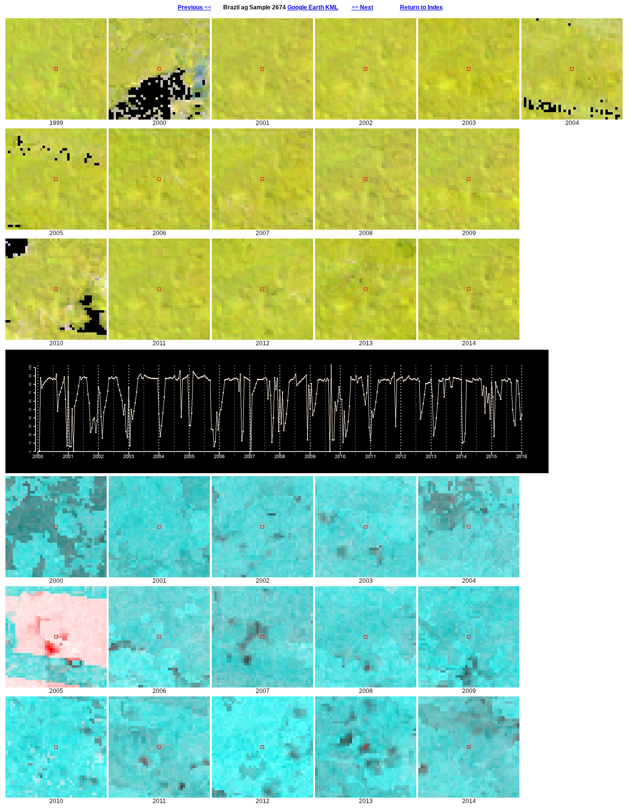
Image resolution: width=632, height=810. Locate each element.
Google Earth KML (312, 7)
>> (362, 7)
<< (194, 7)
